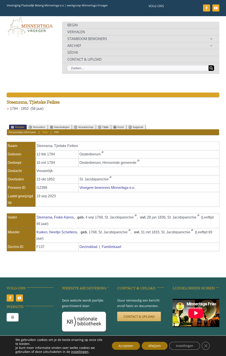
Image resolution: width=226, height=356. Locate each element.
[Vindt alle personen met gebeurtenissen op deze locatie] (103, 154)
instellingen (80, 352)
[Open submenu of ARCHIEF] (211, 45)
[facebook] (206, 8)
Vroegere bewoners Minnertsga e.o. (107, 188)
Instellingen (184, 346)
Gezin (120, 127)
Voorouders (39, 127)
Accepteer (126, 346)
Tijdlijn (105, 127)
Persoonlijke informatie (22, 132)
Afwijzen (154, 346)
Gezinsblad (88, 247)
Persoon (19, 127)
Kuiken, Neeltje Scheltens (56, 232)
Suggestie (138, 127)
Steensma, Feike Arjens (55, 217)
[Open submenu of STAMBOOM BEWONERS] (211, 38)
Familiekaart (111, 247)
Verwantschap (85, 127)
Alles (45, 132)
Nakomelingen (61, 127)
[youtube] (215, 8)
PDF (56, 132)
